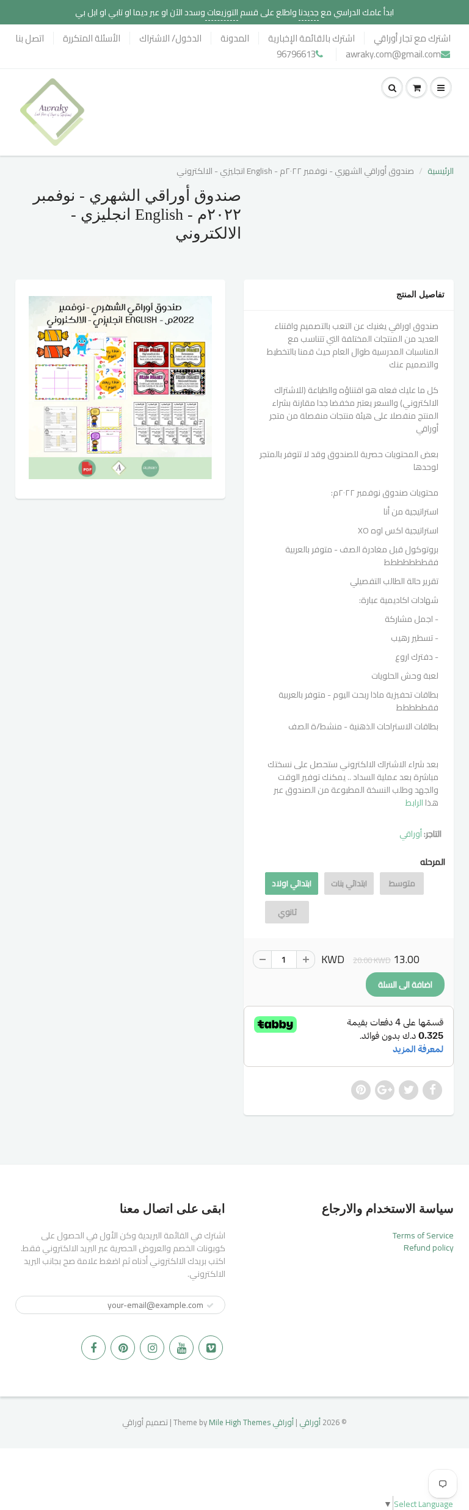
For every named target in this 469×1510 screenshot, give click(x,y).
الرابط (415, 803)
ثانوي (287, 912)
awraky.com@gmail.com (393, 54)
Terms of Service (423, 1235)
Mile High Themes (240, 1422)
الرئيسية (440, 171)
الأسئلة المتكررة (91, 38)
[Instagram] (152, 1347)
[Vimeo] (210, 1347)
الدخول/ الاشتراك (170, 38)
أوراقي (410, 834)
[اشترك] (210, 1305)
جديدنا (309, 12)
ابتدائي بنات (349, 883)
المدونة (234, 38)
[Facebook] (93, 1347)
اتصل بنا (29, 38)
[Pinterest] (123, 1347)
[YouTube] (181, 1347)
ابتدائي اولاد (291, 883)
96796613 (296, 54)
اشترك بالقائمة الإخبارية (311, 38)
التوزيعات (221, 12)
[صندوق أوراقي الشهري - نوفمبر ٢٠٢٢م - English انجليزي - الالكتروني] (120, 387)
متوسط (402, 883)
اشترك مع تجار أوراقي (412, 38)
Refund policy (429, 1247)
